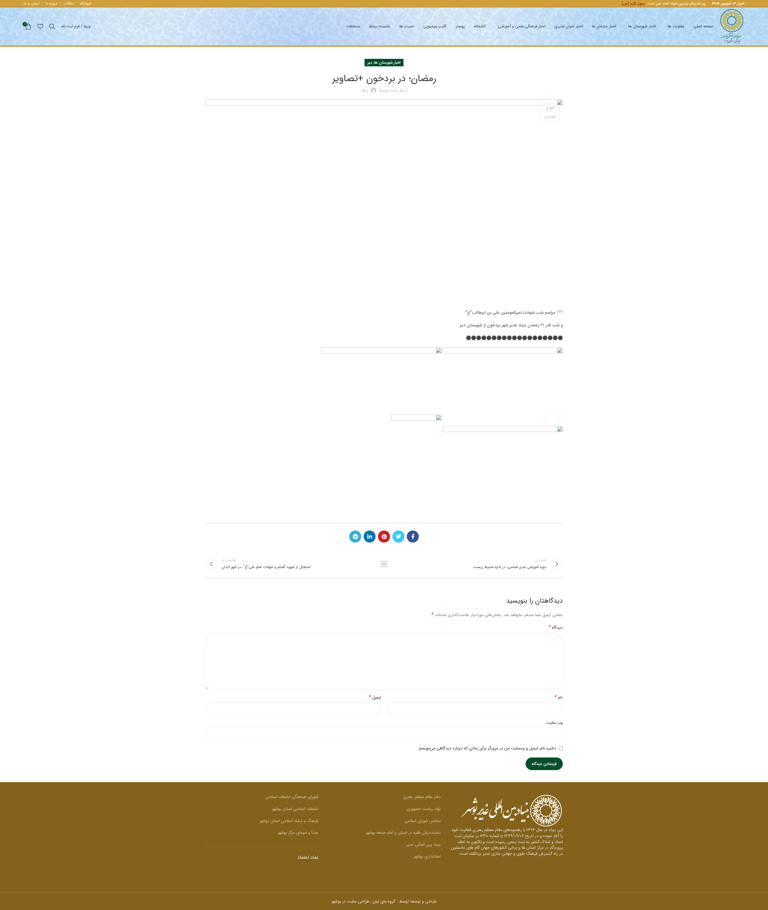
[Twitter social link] (398, 537)
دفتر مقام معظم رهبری (422, 797)
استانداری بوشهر (427, 856)
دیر (370, 62)
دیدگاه (556, 627)
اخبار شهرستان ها (387, 62)
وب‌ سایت (554, 722)
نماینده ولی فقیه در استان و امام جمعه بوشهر (403, 832)
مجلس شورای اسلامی (422, 821)
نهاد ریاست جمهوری (424, 809)
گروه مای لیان (384, 901)
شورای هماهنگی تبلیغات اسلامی (291, 797)
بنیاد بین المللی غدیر (423, 844)
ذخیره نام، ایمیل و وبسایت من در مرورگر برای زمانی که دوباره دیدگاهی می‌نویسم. (487, 748)
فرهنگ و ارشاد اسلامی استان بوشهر (289, 821)
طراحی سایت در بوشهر (350, 901)
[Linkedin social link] (370, 537)
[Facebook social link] (413, 537)
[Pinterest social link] (384, 537)
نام (559, 697)
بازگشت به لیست (384, 564)
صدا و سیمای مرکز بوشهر (298, 832)
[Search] (52, 26)
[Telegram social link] (355, 537)
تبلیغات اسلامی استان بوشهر (295, 809)
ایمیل (375, 697)
